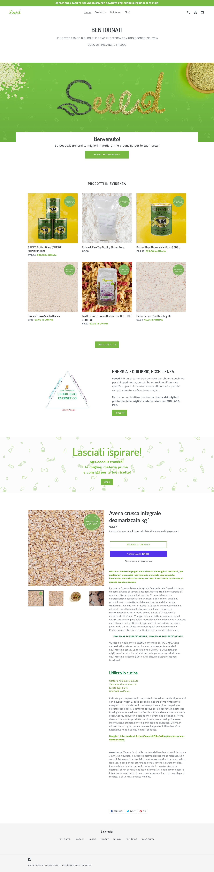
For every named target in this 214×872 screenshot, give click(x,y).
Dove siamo (148, 839)
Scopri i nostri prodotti (107, 154)
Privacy (105, 839)
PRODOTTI (119, 413)
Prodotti (79, 839)
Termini (117, 839)
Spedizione (133, 531)
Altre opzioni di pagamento (138, 561)
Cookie (92, 839)
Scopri (107, 482)
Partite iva (131, 839)
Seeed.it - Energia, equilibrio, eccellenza (54, 865)
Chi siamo (64, 839)
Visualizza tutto (107, 344)
